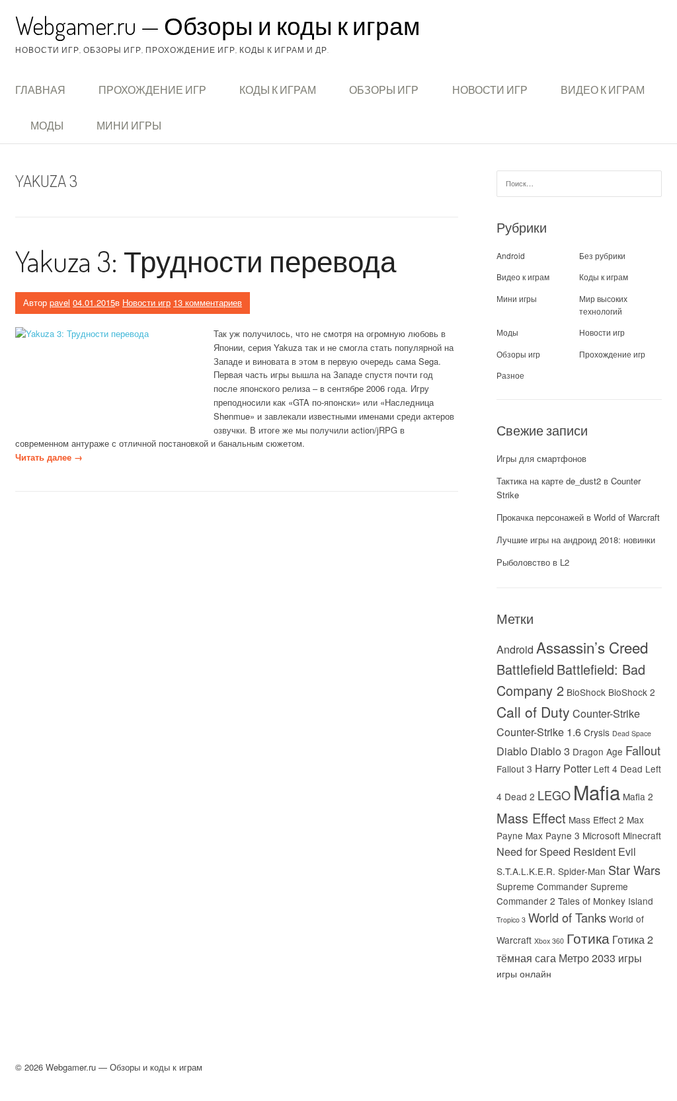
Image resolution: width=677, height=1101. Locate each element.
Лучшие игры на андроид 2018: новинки (576, 539)
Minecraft (642, 835)
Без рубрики (602, 255)
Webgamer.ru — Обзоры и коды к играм (217, 25)
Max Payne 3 (553, 835)
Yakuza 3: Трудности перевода (205, 261)
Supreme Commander (542, 886)
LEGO (554, 795)
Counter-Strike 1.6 (539, 732)
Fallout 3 (514, 768)
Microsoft (601, 835)
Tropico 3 (511, 920)
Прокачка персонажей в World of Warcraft (578, 517)
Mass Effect (531, 817)
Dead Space (631, 733)
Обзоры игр (383, 89)
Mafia (596, 792)
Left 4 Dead (618, 768)
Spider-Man (582, 871)
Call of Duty (533, 712)
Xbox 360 (549, 941)
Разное (510, 375)
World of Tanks (567, 917)
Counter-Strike (606, 713)
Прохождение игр (152, 89)
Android (511, 255)
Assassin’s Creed (592, 647)
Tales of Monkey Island (605, 900)
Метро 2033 (587, 958)
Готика (588, 938)
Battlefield (525, 669)
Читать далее (49, 457)
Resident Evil (604, 851)
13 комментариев (207, 302)
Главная (40, 89)
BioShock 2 (631, 692)
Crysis (597, 732)
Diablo (512, 751)
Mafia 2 (638, 796)
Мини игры (129, 125)
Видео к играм (603, 89)
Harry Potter (563, 768)
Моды (46, 125)
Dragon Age (598, 751)
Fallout (642, 750)
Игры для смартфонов (541, 458)
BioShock (586, 692)
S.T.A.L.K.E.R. (526, 871)
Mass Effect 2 (596, 819)
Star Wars (634, 869)
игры (630, 958)
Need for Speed (534, 851)
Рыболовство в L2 (533, 562)
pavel (60, 302)
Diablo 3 (550, 751)
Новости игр (490, 89)
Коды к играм (277, 89)
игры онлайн (524, 973)
